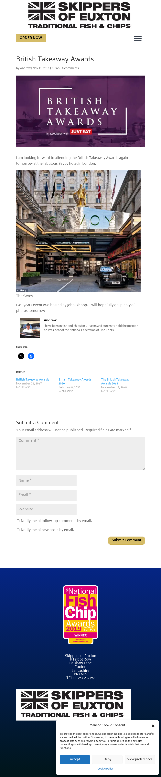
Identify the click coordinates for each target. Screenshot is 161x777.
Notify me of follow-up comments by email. (56, 521)
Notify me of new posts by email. (47, 530)
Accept (75, 759)
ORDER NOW (31, 38)
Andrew (25, 68)
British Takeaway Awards (32, 379)
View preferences (140, 759)
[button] (153, 726)
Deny (107, 759)
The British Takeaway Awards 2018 (115, 381)
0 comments (70, 68)
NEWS (55, 68)
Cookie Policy (105, 769)
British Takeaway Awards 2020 (75, 381)
